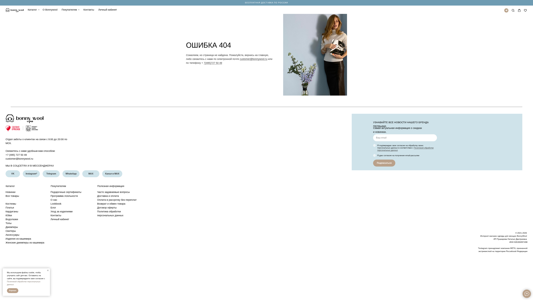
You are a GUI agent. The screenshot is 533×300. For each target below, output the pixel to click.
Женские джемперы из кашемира (25, 242)
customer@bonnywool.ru (253, 59)
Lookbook (56, 203)
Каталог (33, 9)
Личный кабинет (107, 9)
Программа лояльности (64, 196)
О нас (54, 199)
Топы (9, 223)
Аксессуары (12, 234)
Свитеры (11, 231)
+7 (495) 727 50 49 (16, 154)
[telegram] (506, 10)
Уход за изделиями (62, 211)
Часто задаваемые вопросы (113, 192)
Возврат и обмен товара (111, 203)
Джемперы (12, 227)
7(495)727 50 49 (213, 63)
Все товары (12, 196)
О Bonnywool (50, 9)
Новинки (10, 192)
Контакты (88, 9)
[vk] (512, 10)
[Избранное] (525, 10)
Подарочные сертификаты (66, 192)
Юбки (9, 215)
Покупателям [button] (70, 9)
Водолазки (12, 219)
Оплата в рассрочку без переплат (117, 199)
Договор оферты (107, 207)
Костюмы (11, 203)
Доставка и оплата (108, 196)
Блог (53, 207)
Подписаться (384, 163)
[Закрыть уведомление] (47, 270)
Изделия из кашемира (18, 238)
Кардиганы (12, 211)
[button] (266, 3)
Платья (10, 207)
